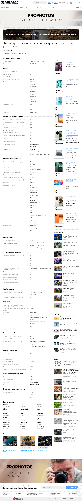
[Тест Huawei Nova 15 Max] (59, 201)
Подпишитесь (52, 2)
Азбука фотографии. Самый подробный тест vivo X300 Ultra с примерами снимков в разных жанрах (72, 133)
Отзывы (24, 53)
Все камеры (41, 427)
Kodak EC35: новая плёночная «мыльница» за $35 (68, 317)
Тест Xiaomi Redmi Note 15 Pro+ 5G (72, 80)
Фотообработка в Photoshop (69, 376)
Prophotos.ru (75, 499)
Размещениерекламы (6, 494)
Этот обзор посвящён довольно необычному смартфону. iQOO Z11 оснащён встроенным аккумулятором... (72, 105)
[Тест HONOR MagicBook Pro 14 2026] (59, 153)
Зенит (39, 422)
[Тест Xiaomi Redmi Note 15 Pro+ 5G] (59, 84)
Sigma (39, 418)
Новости (38, 8)
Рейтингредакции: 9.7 (59, 142)
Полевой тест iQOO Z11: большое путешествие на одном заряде (72, 98)
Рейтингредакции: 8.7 (59, 191)
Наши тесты (5, 8)
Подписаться (73, 487)
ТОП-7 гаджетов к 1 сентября (71, 266)
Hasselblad (24, 409)
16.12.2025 (65, 285)
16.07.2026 (65, 300)
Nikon (5, 409)
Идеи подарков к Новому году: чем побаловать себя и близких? (70, 282)
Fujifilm (5, 418)
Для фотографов (73, 493)
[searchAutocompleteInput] (40, 3)
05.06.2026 (65, 248)
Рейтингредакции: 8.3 (59, 108)
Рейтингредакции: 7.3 (59, 174)
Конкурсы (78, 8)
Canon (5, 405)
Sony (5, 414)
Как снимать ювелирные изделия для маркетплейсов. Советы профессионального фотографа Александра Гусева (70, 421)
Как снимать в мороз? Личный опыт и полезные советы (69, 431)
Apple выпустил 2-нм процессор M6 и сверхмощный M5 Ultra (69, 342)
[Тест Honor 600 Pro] (59, 218)
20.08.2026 (65, 267)
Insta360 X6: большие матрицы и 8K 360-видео (69, 323)
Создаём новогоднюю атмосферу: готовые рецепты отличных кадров (71, 388)
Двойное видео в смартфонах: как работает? (70, 403)
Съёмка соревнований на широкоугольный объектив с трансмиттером (70, 363)
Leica (22, 418)
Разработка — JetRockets (52, 499)
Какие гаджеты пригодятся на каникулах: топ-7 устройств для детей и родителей (70, 245)
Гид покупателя (22, 8)
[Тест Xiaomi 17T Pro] (59, 67)
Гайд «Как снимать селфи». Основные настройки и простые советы (70, 396)
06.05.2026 (65, 291)
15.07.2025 (65, 239)
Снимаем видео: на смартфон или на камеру (69, 380)
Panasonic (23, 422)
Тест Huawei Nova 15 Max (71, 197)
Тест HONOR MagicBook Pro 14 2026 (72, 149)
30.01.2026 (65, 254)
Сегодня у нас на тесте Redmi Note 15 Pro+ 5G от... (72, 84)
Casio (22, 405)
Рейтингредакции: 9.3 (59, 74)
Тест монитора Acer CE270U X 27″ (71, 180)
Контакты (18, 493)
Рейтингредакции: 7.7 (59, 91)
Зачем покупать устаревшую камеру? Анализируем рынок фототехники (70, 236)
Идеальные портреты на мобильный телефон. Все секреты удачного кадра (69, 438)
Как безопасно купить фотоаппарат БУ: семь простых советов (69, 305)
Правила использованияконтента (56, 494)
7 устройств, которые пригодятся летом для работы (69, 297)
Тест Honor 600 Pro (71, 213)
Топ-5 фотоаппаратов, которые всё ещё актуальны (70, 252)
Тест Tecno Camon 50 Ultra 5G (71, 163)
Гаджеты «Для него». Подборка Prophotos (68, 274)
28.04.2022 (65, 308)
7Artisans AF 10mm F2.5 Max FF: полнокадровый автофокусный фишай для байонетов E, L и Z (69, 349)
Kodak (22, 414)
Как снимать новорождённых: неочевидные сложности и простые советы (70, 412)
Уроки (64, 8)
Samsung (40, 414)
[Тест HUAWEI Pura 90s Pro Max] (59, 118)
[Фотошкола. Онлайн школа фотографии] (18, 499)
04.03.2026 (65, 262)
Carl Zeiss (6, 427)
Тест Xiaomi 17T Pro (71, 62)
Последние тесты (59, 60)
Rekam (39, 405)
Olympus (6, 422)
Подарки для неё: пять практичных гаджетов (69, 259)
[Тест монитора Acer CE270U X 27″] (59, 184)
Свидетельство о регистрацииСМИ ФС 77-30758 (35, 494)
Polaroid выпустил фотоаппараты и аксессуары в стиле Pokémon (69, 330)
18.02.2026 (65, 276)
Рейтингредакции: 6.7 (59, 208)
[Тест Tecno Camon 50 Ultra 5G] (59, 167)
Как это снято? (66, 366)
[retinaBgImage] (58, 237)
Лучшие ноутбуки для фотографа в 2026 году (69, 289)
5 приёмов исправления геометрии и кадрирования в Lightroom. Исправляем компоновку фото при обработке (71, 372)
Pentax (22, 427)
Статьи (51, 8)
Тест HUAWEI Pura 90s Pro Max (72, 114)
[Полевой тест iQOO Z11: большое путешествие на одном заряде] (59, 101)
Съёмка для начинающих (69, 383)
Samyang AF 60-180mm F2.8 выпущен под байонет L (68, 336)
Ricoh (39, 409)
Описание (7, 53)
